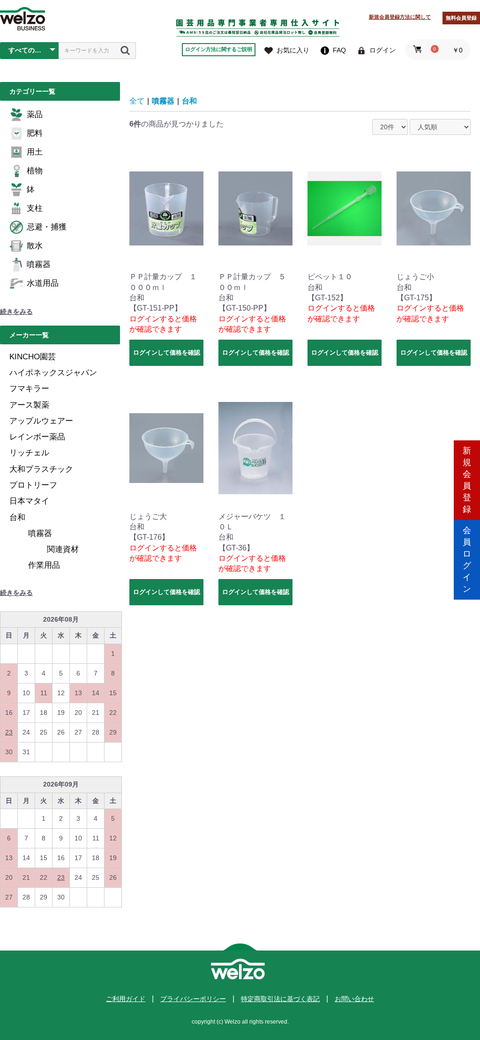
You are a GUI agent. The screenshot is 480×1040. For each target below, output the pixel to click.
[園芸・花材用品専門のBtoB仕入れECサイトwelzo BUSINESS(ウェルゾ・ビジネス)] (22, 18)
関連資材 (63, 549)
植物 (35, 170)
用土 (35, 152)
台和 (17, 517)
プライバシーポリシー (193, 999)
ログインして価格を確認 (166, 352)
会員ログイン (467, 560)
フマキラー (29, 388)
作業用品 (44, 565)
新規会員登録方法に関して (400, 17)
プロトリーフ (33, 485)
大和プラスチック (41, 469)
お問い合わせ (354, 999)
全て (136, 101)
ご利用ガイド (125, 999)
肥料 (35, 133)
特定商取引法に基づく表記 (280, 999)
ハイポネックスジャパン (53, 372)
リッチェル (29, 452)
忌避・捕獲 (47, 227)
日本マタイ (29, 501)
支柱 (35, 208)
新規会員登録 (467, 480)
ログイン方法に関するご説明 (218, 49)
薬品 (35, 114)
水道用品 (43, 283)
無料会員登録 (461, 18)
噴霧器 (39, 264)
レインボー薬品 (37, 436)
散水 (35, 245)
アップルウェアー (41, 420)
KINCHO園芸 (32, 356)
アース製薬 (29, 405)
